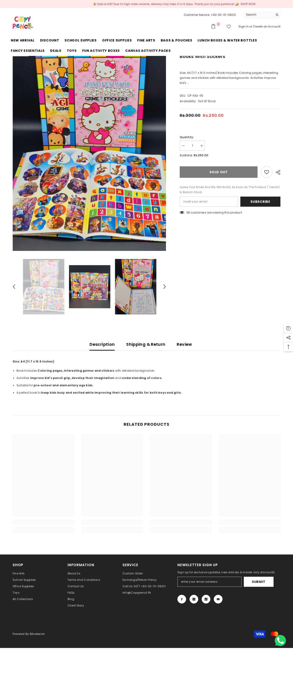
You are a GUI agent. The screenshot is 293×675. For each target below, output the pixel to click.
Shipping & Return (145, 344)
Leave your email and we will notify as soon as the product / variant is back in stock (230, 189)
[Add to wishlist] (266, 172)
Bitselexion (37, 634)
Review (184, 344)
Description (102, 344)
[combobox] (258, 14)
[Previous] (14, 286)
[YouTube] (218, 599)
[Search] (262, 14)
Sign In (244, 26)
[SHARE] (276, 172)
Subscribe (260, 201)
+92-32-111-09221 (223, 15)
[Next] (164, 286)
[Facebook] (181, 599)
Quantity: (187, 137)
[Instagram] (194, 599)
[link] (43, 522)
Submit (259, 581)
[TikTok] (206, 599)
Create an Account (266, 26)
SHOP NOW (225, 4)
